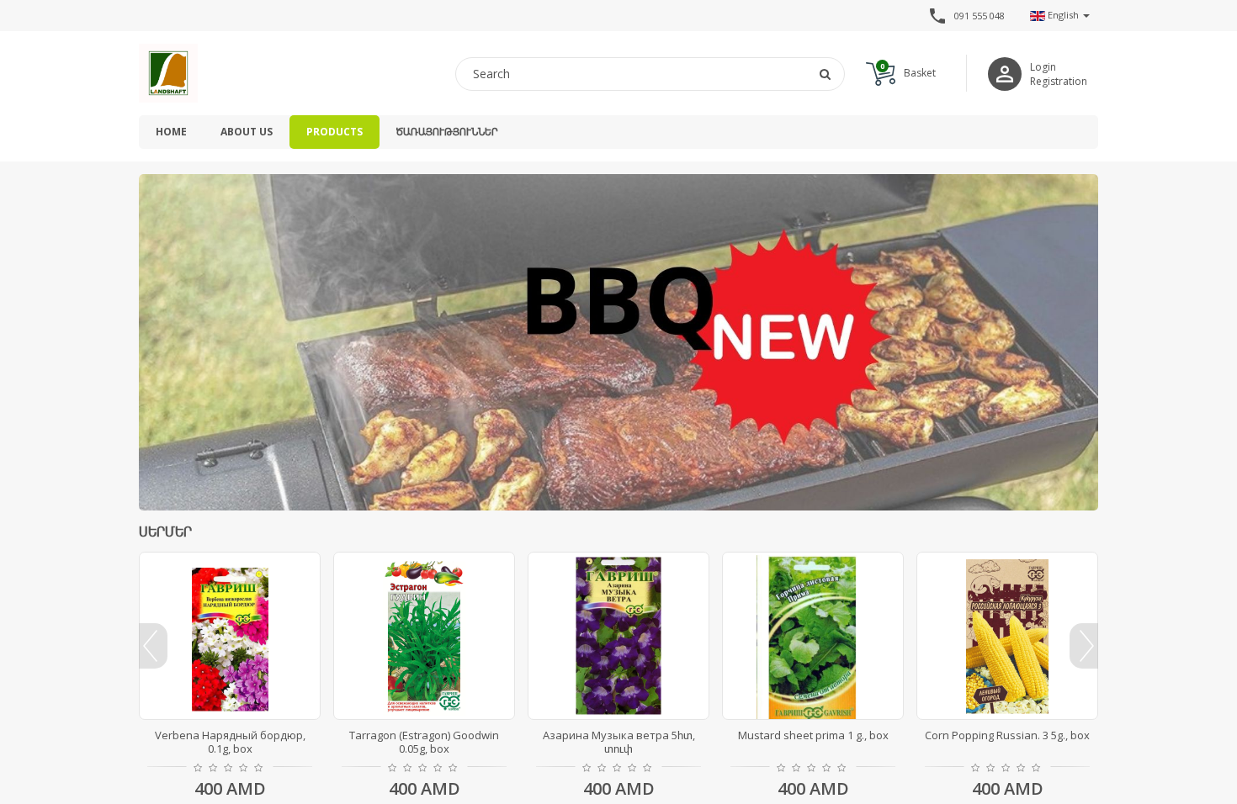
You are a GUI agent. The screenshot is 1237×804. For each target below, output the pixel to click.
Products (334, 131)
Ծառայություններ (446, 131)
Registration (1058, 81)
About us (246, 131)
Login (1043, 67)
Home (171, 131)
